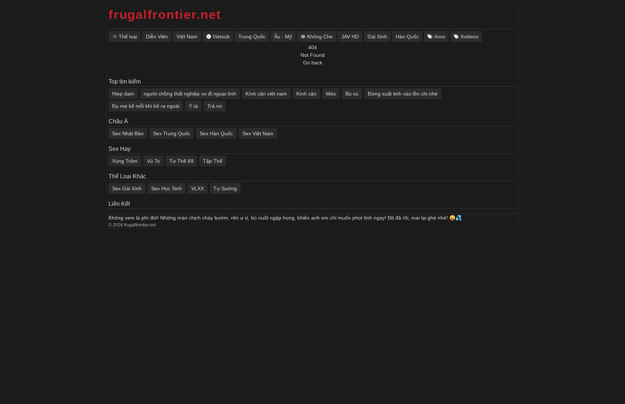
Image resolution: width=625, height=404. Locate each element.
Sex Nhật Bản (128, 133)
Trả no (214, 106)
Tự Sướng (225, 188)
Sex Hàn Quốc (216, 133)
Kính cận (306, 94)
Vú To (153, 161)
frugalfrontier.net (165, 14)
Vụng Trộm (124, 161)
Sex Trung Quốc (171, 133)
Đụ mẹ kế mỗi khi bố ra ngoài (145, 106)
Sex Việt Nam (257, 133)
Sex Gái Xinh (127, 188)
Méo (331, 94)
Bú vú (351, 94)
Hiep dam (123, 94)
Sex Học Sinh (166, 188)
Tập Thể (212, 161)
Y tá (193, 106)
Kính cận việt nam (266, 94)
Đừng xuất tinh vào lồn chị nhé (403, 94)
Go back (312, 62)
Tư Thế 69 (181, 161)
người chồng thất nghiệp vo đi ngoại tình (190, 94)
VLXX (197, 188)
